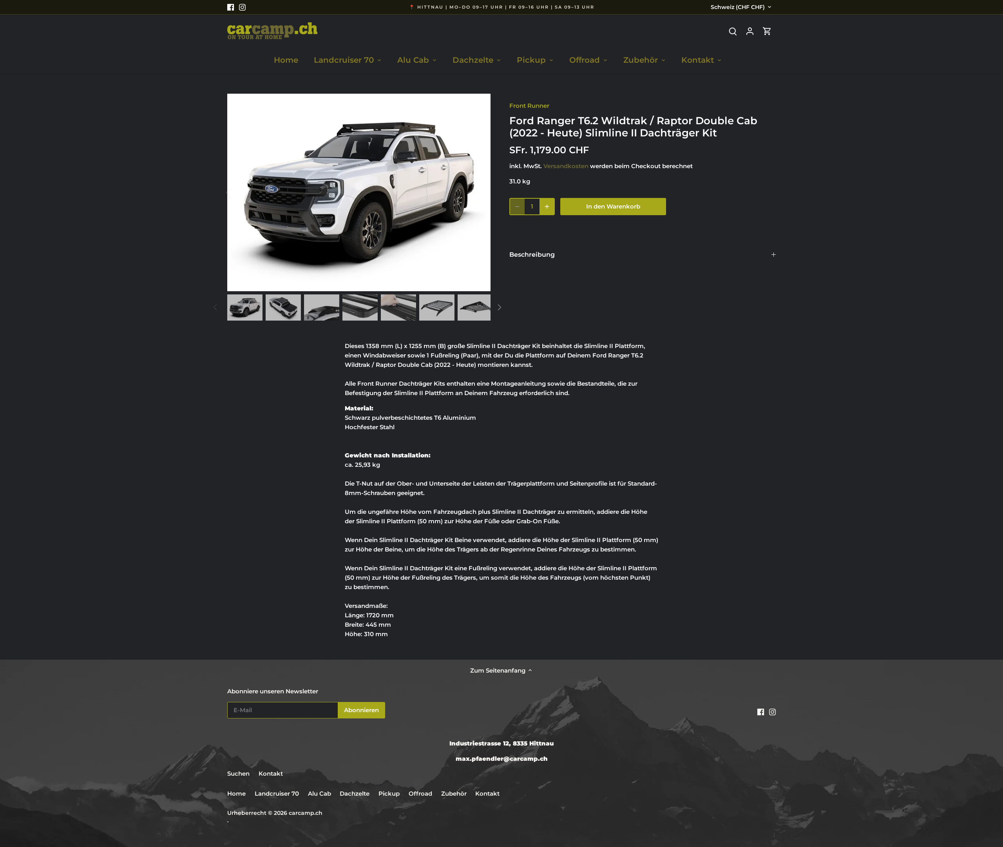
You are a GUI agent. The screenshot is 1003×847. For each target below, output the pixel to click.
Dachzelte (354, 793)
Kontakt (271, 773)
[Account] (750, 31)
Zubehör (454, 793)
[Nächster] (478, 192)
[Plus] (547, 206)
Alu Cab (319, 793)
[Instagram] (242, 7)
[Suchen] (732, 31)
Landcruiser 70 (277, 793)
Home (236, 793)
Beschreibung (532, 254)
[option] (359, 192)
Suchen (238, 773)
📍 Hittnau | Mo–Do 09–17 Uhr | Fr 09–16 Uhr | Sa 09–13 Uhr (501, 7)
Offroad (420, 793)
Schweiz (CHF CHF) (738, 7)
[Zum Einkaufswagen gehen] (767, 31)
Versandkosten (565, 166)
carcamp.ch (305, 813)
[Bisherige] (239, 192)
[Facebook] (230, 7)
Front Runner (529, 105)
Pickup (389, 793)
